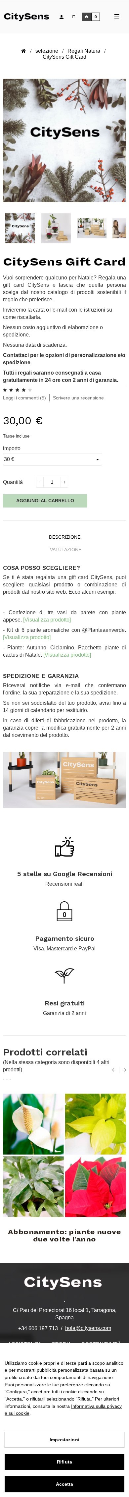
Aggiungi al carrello (45, 500)
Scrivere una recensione (78, 397)
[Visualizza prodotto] (47, 620)
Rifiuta (64, 1462)
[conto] (61, 17)
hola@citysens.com (88, 1328)
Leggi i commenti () (24, 397)
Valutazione (65, 549)
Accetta (64, 1484)
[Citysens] (30, 16)
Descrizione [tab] (64, 537)
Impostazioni (64, 1439)
